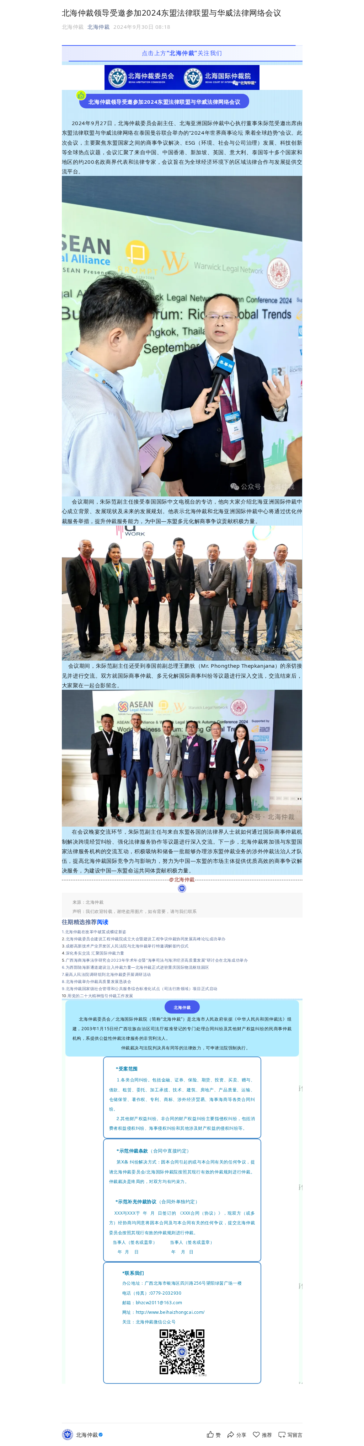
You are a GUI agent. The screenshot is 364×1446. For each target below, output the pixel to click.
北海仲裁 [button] (98, 26)
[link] (90, 1435)
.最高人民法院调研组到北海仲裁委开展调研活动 (107, 974)
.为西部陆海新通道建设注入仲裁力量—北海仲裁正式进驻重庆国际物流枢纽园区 (136, 967)
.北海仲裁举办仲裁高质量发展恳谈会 (97, 981)
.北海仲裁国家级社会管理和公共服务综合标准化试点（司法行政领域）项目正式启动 (141, 988)
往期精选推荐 (79, 921)
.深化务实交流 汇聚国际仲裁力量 (94, 953)
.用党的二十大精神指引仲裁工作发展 (99, 995)
